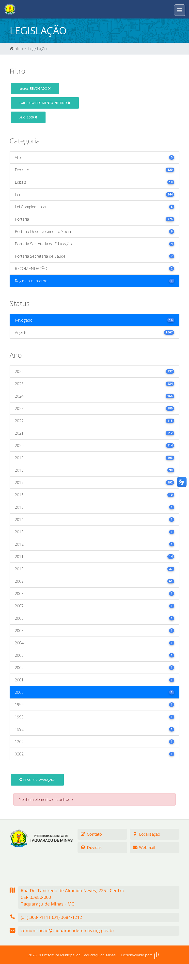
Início (18, 48)
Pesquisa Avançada (39, 779)
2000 (26, 117)
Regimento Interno (43, 102)
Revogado (33, 88)
